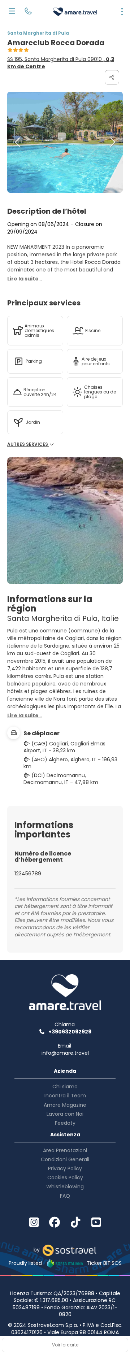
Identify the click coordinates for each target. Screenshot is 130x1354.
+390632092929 (69, 1031)
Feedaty (65, 1123)
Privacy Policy (65, 1168)
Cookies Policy (65, 1177)
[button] (18, 142)
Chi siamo (65, 1086)
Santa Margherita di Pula (38, 33)
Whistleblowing (65, 1186)
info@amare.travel (65, 1053)
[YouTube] (96, 1222)
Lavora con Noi (65, 1114)
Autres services (28, 444)
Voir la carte (65, 1345)
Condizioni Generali (65, 1159)
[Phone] (27, 12)
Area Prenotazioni (65, 1150)
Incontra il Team (65, 1095)
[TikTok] (75, 1222)
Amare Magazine (65, 1105)
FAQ (65, 1196)
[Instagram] (34, 1222)
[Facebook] (55, 1222)
